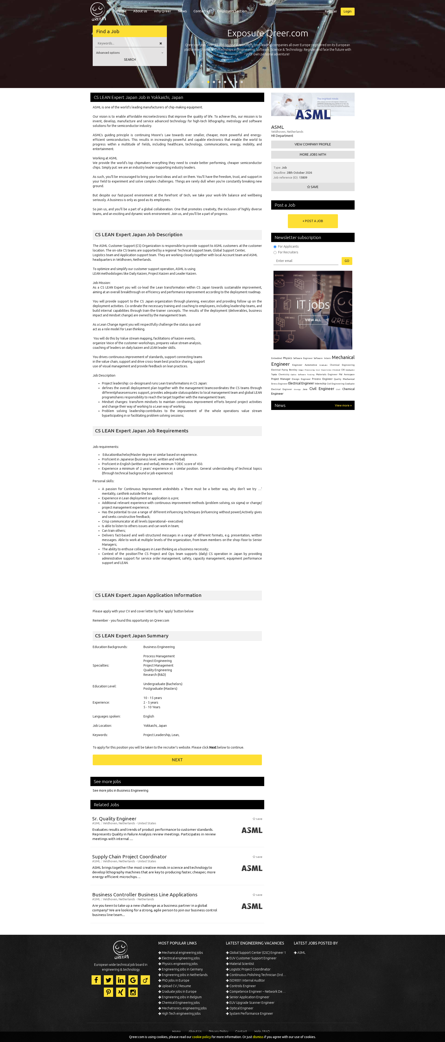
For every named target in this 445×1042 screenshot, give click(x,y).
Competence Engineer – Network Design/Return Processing (258, 991)
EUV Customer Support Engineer (253, 958)
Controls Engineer (242, 986)
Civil (338, 389)
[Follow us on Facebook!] (96, 980)
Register (331, 11)
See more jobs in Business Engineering (120, 790)
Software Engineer (303, 358)
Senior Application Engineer (249, 997)
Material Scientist (241, 964)
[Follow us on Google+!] (133, 980)
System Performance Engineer (251, 1013)
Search (130, 59)
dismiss (258, 1037)
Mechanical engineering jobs (182, 952)
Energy (297, 389)
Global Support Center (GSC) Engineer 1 (257, 952)
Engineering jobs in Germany (182, 969)
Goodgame (350, 370)
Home (122, 11)
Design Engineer (301, 379)
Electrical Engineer (301, 383)
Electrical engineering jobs (180, 958)
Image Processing (306, 370)
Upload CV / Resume (176, 986)
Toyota (274, 374)
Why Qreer (162, 11)
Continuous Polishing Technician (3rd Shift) (258, 975)
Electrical (276, 370)
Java (305, 389)
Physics (287, 357)
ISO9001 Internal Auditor (247, 980)
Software (318, 358)
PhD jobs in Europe (175, 980)
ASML (301, 952)
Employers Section (232, 11)
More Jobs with (313, 154)
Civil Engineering (335, 384)
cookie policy (201, 1037)
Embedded (276, 358)
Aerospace (349, 374)
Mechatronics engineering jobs (184, 1008)
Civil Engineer (321, 388)
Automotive (311, 365)
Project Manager (280, 379)
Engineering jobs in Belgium (181, 997)
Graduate (323, 365)
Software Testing (306, 374)
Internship (320, 383)
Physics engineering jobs (179, 964)
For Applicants (288, 246)
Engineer (297, 365)
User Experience (323, 370)
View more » (343, 405)
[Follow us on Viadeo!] (145, 980)
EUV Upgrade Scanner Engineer (251, 1002)
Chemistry (284, 374)
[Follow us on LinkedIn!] (120, 980)
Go (347, 261)
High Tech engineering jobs (181, 1013)
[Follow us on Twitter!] (108, 980)
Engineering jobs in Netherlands (184, 975)
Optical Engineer (241, 1008)
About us (140, 11)
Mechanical (349, 379)
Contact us (202, 11)
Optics (293, 374)
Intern (327, 358)
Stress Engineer (279, 384)
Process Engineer (322, 379)
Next (177, 759)
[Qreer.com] (98, 10)
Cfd (343, 370)
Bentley (293, 370)
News (182, 11)
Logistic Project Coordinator (249, 969)
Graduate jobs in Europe (179, 991)
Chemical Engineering (342, 365)
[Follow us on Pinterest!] (108, 992)
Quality (337, 379)
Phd (340, 374)
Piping (285, 370)
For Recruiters (288, 252)
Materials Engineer (326, 374)
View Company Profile (313, 144)
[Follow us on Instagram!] (133, 992)
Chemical (336, 370)
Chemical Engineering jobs (180, 1002)
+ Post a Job (312, 221)
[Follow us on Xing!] (120, 992)
